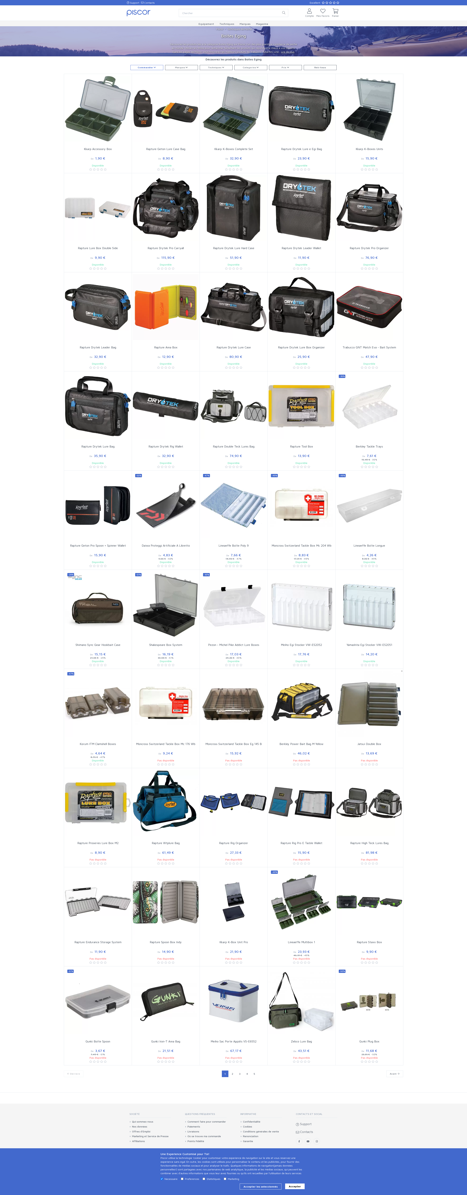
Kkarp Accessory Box (98, 149)
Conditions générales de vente (261, 1131)
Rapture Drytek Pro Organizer (369, 248)
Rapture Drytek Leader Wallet (301, 248)
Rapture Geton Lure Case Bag (165, 149)
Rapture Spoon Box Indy (166, 942)
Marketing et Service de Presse (150, 1136)
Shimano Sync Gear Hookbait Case (98, 644)
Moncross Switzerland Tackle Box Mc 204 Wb (301, 545)
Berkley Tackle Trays (369, 446)
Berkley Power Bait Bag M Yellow (301, 744)
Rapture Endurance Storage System (97, 942)
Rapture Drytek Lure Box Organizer (301, 347)
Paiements (194, 1126)
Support (134, 2)
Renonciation (250, 1136)
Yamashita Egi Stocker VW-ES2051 (369, 644)
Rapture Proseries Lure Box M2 (98, 843)
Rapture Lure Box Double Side (98, 248)
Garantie (248, 1141)
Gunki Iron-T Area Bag (165, 1041)
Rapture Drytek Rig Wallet (165, 446)
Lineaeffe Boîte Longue (369, 545)
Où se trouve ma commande (204, 1136)
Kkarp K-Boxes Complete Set (233, 149)
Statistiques (213, 1178)
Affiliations (138, 1141)
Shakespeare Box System (165, 644)
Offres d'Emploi (141, 1131)
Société (135, 1113)
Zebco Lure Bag (301, 1041)
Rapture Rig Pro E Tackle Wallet (301, 843)
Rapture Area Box (165, 347)
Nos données (139, 1126)
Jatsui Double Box (369, 744)
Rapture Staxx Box (369, 942)
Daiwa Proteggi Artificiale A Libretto (166, 545)
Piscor (219, 28)
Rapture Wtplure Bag (166, 843)
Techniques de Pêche (239, 28)
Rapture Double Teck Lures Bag (233, 446)
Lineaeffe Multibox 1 (301, 942)
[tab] (150, 1115)
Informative (248, 1113)
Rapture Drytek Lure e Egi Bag (301, 149)
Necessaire (171, 1178)
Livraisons (193, 1131)
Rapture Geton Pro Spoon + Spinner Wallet (98, 545)
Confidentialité (251, 1121)
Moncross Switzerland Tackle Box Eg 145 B (233, 744)
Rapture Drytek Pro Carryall (166, 248)
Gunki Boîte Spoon (98, 1041)
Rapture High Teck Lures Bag (369, 843)
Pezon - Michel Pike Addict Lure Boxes (233, 644)
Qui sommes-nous (142, 1121)
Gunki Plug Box (369, 1041)
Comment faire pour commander (207, 1121)
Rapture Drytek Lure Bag (98, 446)
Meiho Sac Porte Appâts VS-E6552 (233, 1041)
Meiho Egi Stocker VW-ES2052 (301, 644)
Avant (393, 1073)
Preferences (192, 1178)
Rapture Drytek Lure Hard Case (233, 248)
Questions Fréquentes (200, 1113)
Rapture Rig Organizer (233, 843)
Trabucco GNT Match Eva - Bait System (369, 347)
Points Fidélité (196, 1141)
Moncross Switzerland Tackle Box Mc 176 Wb (165, 744)
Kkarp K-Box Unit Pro (233, 942)
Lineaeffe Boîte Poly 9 (234, 545)
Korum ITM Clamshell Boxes (98, 744)
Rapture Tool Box (301, 446)
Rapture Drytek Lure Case (234, 347)
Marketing (233, 1178)
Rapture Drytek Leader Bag (98, 347)
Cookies (247, 1126)
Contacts (149, 2)
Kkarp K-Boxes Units (369, 149)
